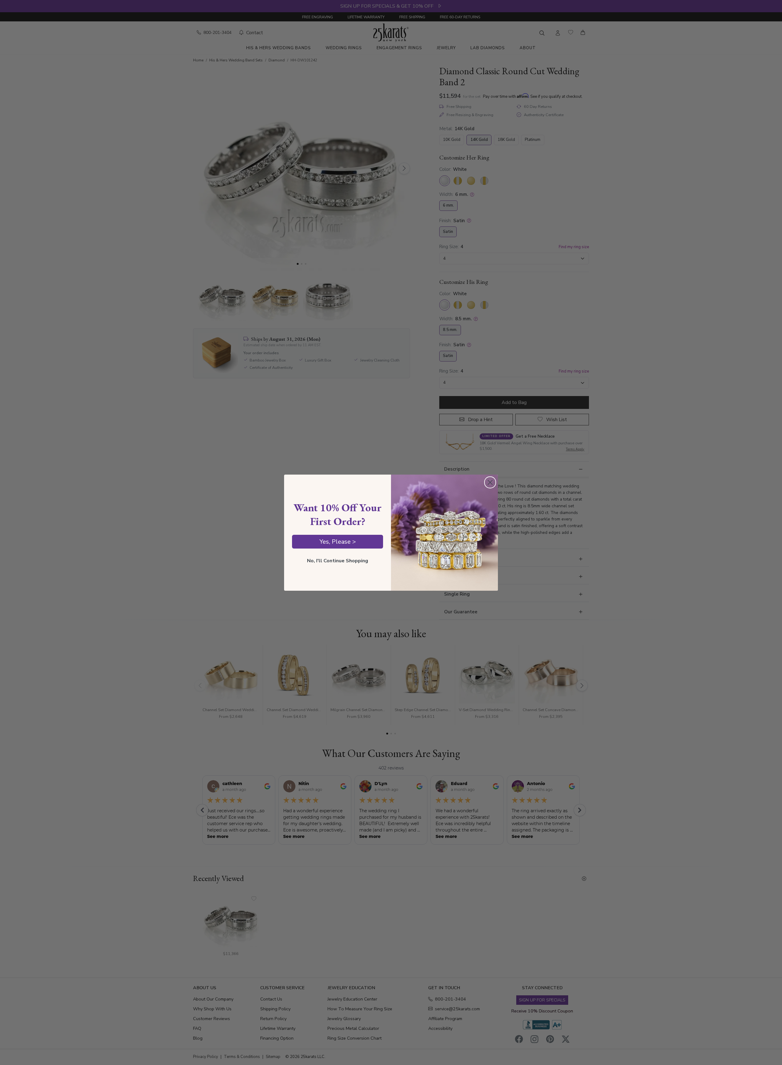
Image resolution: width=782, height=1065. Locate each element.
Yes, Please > (338, 542)
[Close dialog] (490, 482)
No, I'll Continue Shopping (337, 560)
